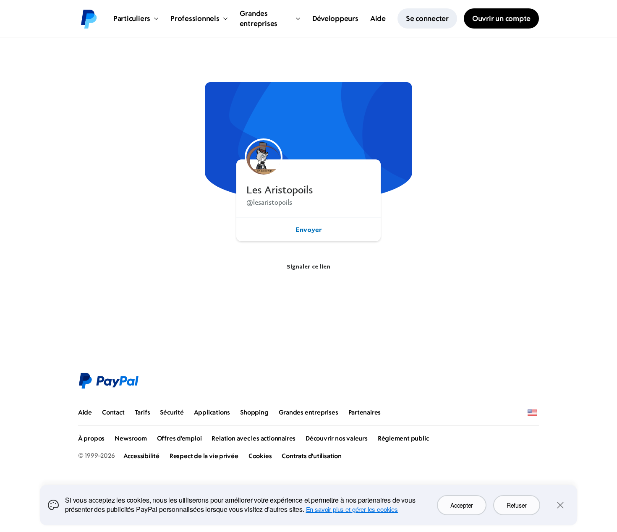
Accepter (461, 505)
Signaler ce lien (308, 266)
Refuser (517, 505)
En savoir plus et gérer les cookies (352, 509)
